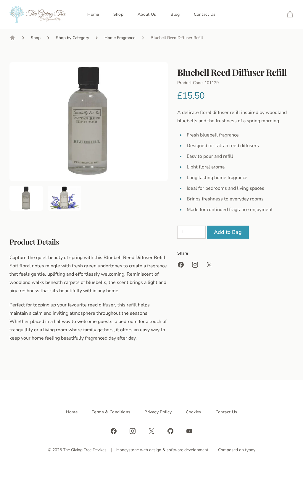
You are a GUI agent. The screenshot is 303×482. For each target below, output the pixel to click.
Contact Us (205, 14)
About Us (147, 14)
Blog (175, 14)
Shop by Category (72, 38)
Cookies (193, 412)
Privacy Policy (158, 412)
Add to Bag (228, 232)
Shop (118, 14)
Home (93, 14)
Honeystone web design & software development (162, 450)
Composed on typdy (236, 450)
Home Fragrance (119, 38)
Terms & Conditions (111, 412)
